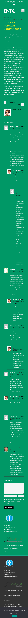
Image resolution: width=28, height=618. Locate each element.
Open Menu (22, 10)
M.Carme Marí (13, 416)
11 (23, 19)
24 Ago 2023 (9, 19)
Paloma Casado (9, 17)
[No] (26, 612)
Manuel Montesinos (15, 448)
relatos (17, 19)
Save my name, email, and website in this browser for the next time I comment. (14, 501)
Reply (22, 126)
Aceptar (14, 615)
